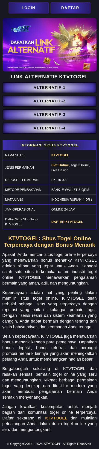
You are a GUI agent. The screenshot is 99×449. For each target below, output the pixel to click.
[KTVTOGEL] (29, 8)
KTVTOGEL (60, 155)
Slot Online (60, 165)
